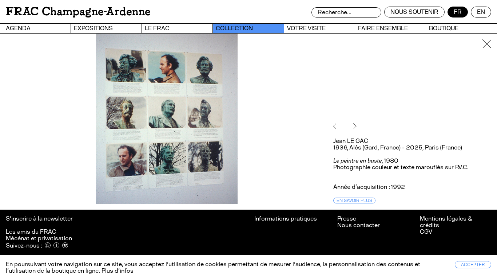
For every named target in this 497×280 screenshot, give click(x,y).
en (481, 11)
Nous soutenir (414, 11)
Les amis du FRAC (31, 231)
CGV (426, 231)
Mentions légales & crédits (446, 222)
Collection (234, 28)
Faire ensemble (383, 28)
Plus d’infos (117, 270)
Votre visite (306, 28)
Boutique (443, 28)
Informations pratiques (285, 218)
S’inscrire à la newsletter (40, 218)
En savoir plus (354, 200)
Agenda (18, 28)
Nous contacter (358, 225)
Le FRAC (157, 28)
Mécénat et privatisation (39, 238)
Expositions (93, 28)
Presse (346, 218)
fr (458, 11)
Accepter (473, 264)
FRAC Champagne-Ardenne (78, 11)
